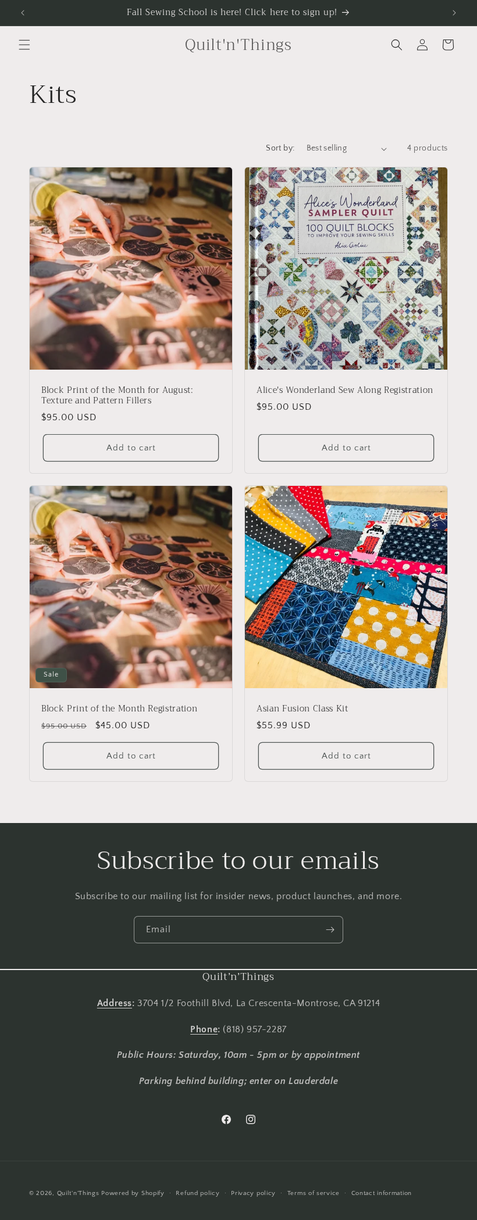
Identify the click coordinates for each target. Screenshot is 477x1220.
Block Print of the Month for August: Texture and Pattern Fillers (117, 395)
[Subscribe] (330, 929)
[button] (24, 45)
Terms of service (313, 1193)
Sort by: (280, 148)
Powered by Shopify (133, 1193)
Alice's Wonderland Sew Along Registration (345, 390)
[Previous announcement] (22, 13)
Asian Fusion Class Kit (302, 709)
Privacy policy (253, 1193)
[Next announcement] (454, 13)
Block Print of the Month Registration (119, 709)
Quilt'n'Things (78, 1193)
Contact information (381, 1193)
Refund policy (197, 1193)
